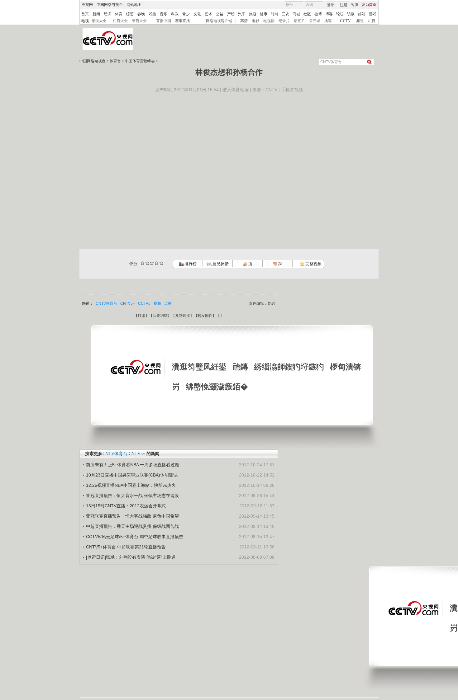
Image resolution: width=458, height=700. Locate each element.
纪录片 (284, 21)
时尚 (274, 14)
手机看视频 (292, 89)
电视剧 (268, 21)
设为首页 (368, 4)
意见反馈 (220, 263)
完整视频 (313, 263)
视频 (157, 303)
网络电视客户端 (219, 21)
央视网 (87, 4)
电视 (85, 21)
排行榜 (190, 263)
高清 (244, 21)
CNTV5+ (127, 303)
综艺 (130, 14)
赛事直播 (182, 21)
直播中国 (163, 21)
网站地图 (133, 4)
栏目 (371, 21)
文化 (197, 14)
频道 (360, 21)
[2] (142, 263)
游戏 (372, 14)
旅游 (252, 14)
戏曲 (152, 14)
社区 (307, 14)
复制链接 (182, 315)
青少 (186, 14)
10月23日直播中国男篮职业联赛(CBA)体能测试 (132, 474)
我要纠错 (160, 315)
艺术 (208, 14)
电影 (255, 21)
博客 (329, 14)
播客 (328, 21)
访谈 (351, 14)
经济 (107, 14)
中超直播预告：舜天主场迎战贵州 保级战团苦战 (132, 526)
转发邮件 (205, 315)
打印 (141, 315)
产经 (231, 14)
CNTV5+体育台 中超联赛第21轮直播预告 (126, 546)
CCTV (345, 21)
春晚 (141, 14)
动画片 (299, 21)
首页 (85, 14)
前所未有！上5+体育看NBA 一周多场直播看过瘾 (132, 464)
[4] (147, 263)
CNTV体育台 (106, 303)
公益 (219, 14)
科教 (175, 14)
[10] (161, 263)
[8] (156, 263)
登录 (330, 5)
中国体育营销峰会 (140, 61)
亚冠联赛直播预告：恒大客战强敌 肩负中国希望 (132, 516)
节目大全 (139, 21)
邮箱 (361, 14)
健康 (263, 14)
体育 (118, 14)
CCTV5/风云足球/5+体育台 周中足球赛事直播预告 (134, 536)
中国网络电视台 (110, 4)
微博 (318, 14)
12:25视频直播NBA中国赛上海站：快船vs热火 (131, 485)
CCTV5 (144, 303)
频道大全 (99, 21)
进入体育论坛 (235, 89)
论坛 (340, 14)
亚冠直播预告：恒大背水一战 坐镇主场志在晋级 (132, 495)
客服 (354, 4)
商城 (296, 14)
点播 (168, 303)
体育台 (115, 61)
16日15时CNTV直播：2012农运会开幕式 (126, 505)
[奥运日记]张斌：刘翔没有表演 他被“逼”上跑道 (131, 557)
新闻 (96, 14)
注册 (343, 5)
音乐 (163, 14)
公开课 (314, 21)
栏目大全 (120, 21)
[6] (152, 263)
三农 (285, 14)
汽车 (242, 14)
